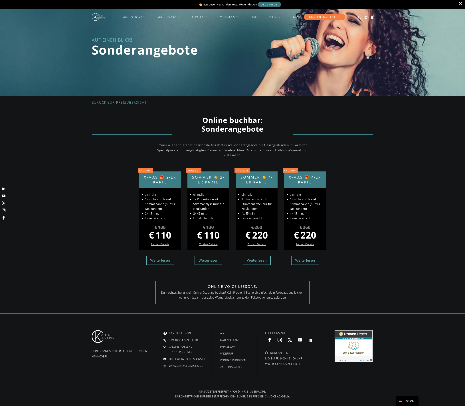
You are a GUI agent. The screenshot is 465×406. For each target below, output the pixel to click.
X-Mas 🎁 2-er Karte (157, 178)
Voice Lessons (167, 17)
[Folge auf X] (290, 340)
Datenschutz (229, 340)
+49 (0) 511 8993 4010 (183, 340)
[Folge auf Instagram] (279, 340)
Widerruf (226, 353)
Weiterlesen (160, 260)
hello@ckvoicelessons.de (187, 359)
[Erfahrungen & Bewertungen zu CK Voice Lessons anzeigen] (354, 361)
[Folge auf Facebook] (269, 340)
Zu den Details (160, 244)
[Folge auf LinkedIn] (310, 340)
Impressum (227, 346)
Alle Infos (269, 4)
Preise (273, 17)
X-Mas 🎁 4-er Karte (302, 178)
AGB (222, 333)
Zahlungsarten (231, 367)
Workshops (227, 17)
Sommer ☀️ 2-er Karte (206, 178)
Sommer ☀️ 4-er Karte (254, 178)
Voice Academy (132, 17)
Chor (253, 17)
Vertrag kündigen (233, 360)
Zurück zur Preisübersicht (119, 102)
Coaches (198, 17)
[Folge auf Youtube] (300, 340)
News (296, 17)
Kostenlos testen (324, 17)
